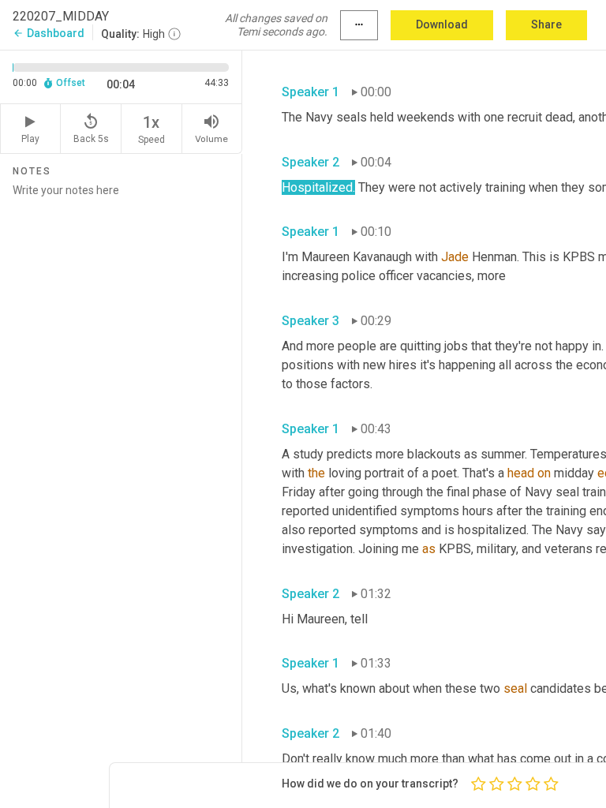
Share (546, 24)
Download (442, 24)
